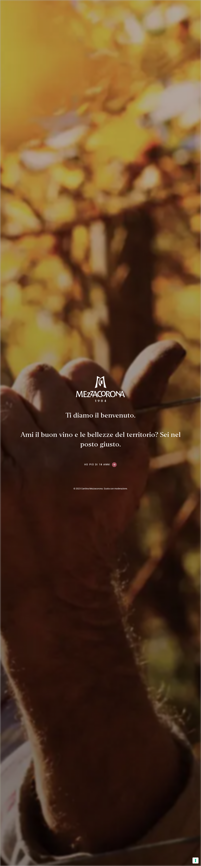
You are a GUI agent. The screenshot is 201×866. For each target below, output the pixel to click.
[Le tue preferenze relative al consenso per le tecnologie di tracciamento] (195, 860)
